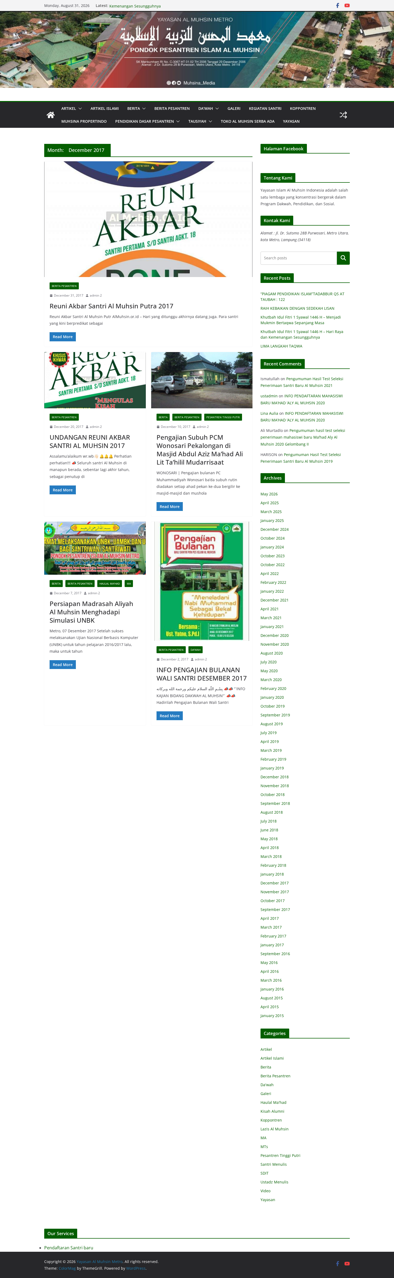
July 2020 (269, 661)
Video (265, 1190)
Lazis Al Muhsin (275, 1128)
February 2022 (273, 582)
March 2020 (271, 679)
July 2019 (269, 732)
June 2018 (269, 829)
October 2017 (273, 900)
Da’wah (205, 108)
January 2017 (272, 944)
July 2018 (269, 821)
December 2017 (275, 882)
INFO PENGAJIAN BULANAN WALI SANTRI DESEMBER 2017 (202, 673)
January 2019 (272, 768)
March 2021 (271, 617)
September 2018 (275, 803)
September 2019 (275, 715)
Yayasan (291, 121)
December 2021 (275, 600)
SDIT (265, 1173)
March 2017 (271, 927)
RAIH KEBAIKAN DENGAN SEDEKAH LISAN (297, 308)
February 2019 (273, 759)
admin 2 (96, 295)
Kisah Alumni (272, 1111)
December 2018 (275, 776)
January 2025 (272, 520)
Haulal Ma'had (109, 583)
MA (129, 583)
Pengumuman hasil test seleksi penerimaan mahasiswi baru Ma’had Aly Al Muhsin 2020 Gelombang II (303, 437)
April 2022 (270, 573)
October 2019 (273, 706)
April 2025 (270, 502)
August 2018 (272, 812)
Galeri (234, 108)
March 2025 (271, 511)
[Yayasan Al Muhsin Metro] (197, 15)
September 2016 (275, 953)
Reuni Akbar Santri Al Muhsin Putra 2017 (111, 305)
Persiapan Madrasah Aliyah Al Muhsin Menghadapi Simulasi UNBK (91, 612)
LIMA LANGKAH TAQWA (281, 346)
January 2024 (272, 547)
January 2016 (272, 989)
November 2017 (275, 891)
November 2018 (275, 785)
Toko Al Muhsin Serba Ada (247, 121)
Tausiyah (197, 121)
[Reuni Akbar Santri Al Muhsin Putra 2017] (148, 219)
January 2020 (272, 697)
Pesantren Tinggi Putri (223, 417)
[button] (79, 108)
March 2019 (271, 750)
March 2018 (271, 856)
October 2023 (273, 555)
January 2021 (272, 626)
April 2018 (270, 847)
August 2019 (272, 723)
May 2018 (269, 838)
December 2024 (275, 529)
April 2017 (270, 918)
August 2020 (272, 653)
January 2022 (272, 591)
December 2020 (275, 635)
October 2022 (273, 564)
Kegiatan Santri (265, 108)
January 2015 (272, 1015)
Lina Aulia (269, 413)
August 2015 (272, 997)
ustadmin (269, 395)
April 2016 (270, 971)
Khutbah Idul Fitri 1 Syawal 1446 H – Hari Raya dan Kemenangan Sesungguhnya (154, 8)
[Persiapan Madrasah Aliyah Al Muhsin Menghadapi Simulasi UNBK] (95, 548)
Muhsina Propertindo (84, 121)
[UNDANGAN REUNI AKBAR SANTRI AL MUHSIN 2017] (95, 380)
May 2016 (269, 962)
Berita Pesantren (172, 108)
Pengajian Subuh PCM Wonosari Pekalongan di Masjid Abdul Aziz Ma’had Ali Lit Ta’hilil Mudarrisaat (200, 450)
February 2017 (273, 936)
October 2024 (273, 538)
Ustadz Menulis (274, 1181)
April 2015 (270, 1006)
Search (343, 258)
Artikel (68, 108)
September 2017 (275, 909)
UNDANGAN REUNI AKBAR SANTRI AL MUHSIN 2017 (90, 441)
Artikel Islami (105, 108)
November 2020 (275, 644)
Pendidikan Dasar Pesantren (144, 121)
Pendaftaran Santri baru (68, 1248)
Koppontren (303, 108)
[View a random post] (343, 115)
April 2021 (270, 608)
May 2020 (269, 670)
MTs (264, 1146)
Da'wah (195, 650)
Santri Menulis (274, 1164)
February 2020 (273, 688)
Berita (133, 108)
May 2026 (269, 493)
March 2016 (271, 980)
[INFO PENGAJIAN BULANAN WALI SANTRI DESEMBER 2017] (202, 581)
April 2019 (270, 741)
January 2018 (272, 874)
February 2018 (273, 865)
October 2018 (273, 794)
